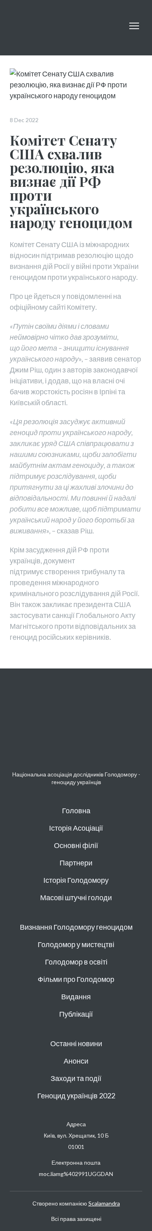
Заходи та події (76, 1078)
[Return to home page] (31, 25)
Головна (76, 810)
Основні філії (76, 845)
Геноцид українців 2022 (76, 1095)
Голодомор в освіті (76, 961)
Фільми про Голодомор (76, 979)
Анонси (76, 1060)
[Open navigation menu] (134, 26)
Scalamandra (104, 1203)
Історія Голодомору (76, 880)
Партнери (76, 862)
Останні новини (76, 1043)
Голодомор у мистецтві (76, 944)
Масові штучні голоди (76, 897)
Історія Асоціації (76, 827)
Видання (76, 996)
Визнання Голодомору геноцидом (76, 926)
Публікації (76, 1013)
